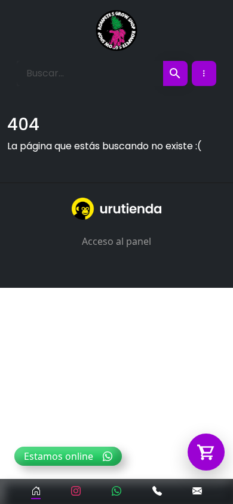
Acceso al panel (116, 241)
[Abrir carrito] (206, 452)
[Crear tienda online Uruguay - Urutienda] (116, 209)
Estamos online (58, 456)
